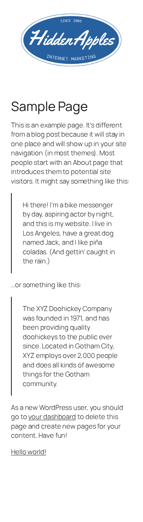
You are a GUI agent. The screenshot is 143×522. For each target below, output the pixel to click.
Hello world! (28, 451)
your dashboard (52, 416)
